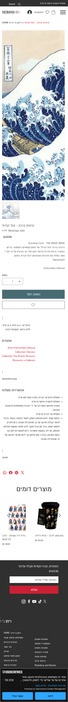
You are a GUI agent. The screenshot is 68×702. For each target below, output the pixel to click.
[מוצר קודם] (59, 515)
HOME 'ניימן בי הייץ (12, 633)
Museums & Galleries (24, 360)
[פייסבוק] (10, 472)
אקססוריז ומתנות (42, 643)
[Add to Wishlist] (33, 305)
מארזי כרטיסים (41, 652)
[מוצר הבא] (8, 515)
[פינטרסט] (16, 472)
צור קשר (8, 647)
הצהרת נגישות (10, 665)
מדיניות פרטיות (10, 660)
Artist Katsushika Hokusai (21, 347)
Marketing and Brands (45, 665)
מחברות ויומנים (41, 648)
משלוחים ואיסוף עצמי (13, 637)
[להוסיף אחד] (19, 281)
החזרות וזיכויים (10, 642)
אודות (6, 651)
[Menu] (63, 12)
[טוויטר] (22, 472)
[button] (53, 12)
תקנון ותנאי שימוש (12, 656)
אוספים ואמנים (41, 639)
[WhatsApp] (4, 472)
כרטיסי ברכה (40, 661)
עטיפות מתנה (40, 656)
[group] (34, 528)
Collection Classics (25, 351)
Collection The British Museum (18, 356)
